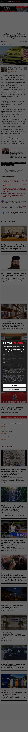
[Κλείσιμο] (25, 341)
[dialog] (14, 366)
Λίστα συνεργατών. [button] (11, 373)
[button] (14, 362)
